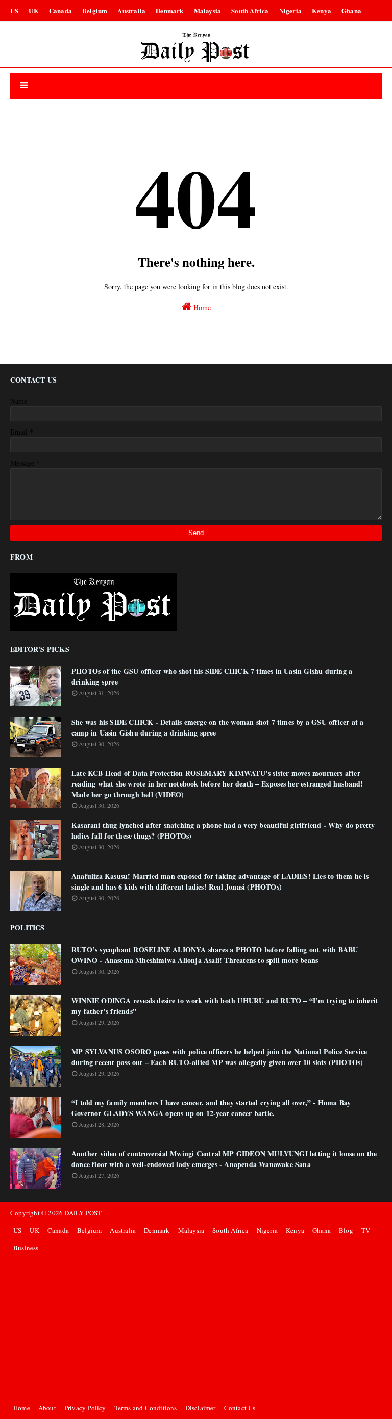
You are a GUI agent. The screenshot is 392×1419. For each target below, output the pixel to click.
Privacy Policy (85, 1407)
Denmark (169, 10)
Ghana (351, 10)
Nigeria (290, 10)
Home (201, 307)
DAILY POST (83, 1213)
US (14, 10)
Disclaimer (200, 1407)
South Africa (249, 10)
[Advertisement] (196, 1327)
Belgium (94, 10)
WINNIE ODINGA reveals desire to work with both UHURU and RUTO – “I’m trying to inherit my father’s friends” (224, 1006)
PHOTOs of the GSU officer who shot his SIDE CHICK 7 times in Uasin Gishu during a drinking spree (211, 676)
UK (33, 10)
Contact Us (240, 1407)
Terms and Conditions (145, 1407)
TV (365, 1230)
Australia (131, 10)
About (47, 1407)
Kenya (321, 10)
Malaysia (208, 10)
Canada (60, 10)
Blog (346, 1230)
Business (26, 1247)
